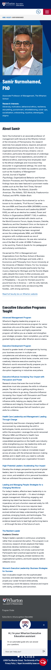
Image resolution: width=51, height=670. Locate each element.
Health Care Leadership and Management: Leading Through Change (24, 418)
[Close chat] (44, 625)
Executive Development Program (16, 346)
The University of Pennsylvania (35, 661)
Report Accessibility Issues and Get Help (32, 664)
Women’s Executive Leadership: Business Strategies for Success (25, 569)
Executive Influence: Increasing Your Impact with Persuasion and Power (23, 378)
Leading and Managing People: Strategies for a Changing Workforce (22, 486)
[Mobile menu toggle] (47, 12)
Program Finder (8, 610)
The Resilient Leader (11, 531)
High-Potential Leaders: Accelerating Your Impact (23, 466)
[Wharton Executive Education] (14, 4)
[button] (24, 652)
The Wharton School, (15, 661)
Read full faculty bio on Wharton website (20, 294)
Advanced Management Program (16, 318)
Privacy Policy (10, 664)
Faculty (8, 17)
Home (4, 17)
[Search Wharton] (38, 12)
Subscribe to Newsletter (17, 617)
